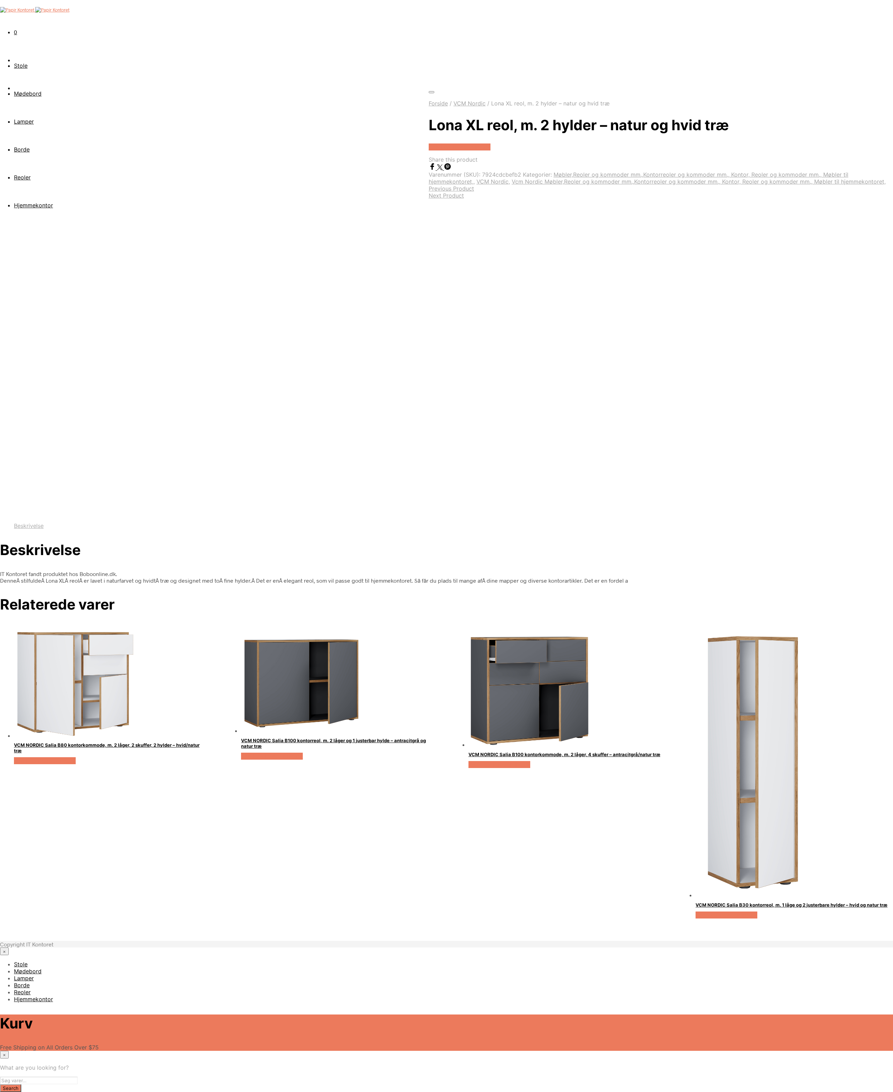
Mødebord (28, 971)
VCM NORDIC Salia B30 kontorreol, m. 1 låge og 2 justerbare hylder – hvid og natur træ (791, 905)
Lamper (24, 978)
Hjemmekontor (33, 999)
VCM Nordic (469, 103)
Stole (21, 65)
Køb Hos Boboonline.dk (459, 146)
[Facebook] (433, 167)
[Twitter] (440, 167)
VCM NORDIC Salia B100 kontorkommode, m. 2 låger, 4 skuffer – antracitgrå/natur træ (564, 754)
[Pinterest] (447, 167)
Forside (438, 103)
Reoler (22, 992)
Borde (22, 985)
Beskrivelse (29, 525)
